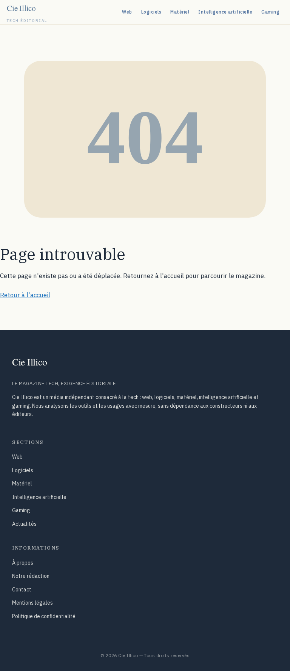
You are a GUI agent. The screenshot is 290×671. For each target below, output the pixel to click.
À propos (22, 562)
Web (127, 12)
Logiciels (151, 12)
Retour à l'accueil (25, 295)
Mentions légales (32, 602)
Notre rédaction (30, 576)
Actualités (24, 524)
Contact (21, 589)
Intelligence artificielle (225, 12)
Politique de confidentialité (44, 616)
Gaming (270, 12)
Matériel (179, 12)
